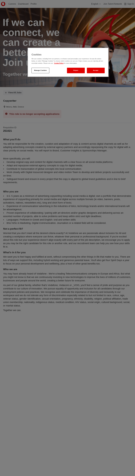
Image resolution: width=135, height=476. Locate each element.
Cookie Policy (59, 63)
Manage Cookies (40, 70)
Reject (75, 70)
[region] (68, 62)
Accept (95, 70)
